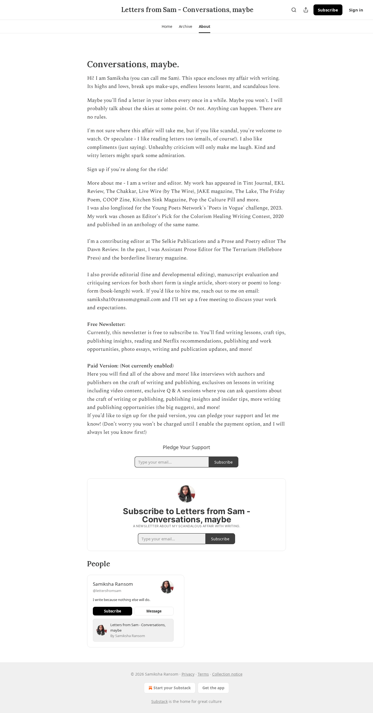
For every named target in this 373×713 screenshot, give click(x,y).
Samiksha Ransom (113, 584)
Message (154, 611)
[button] (166, 26)
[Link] (79, 64)
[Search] (293, 9)
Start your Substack (172, 687)
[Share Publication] (305, 9)
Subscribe (328, 10)
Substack (159, 701)
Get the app (213, 687)
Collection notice (227, 674)
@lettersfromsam (107, 590)
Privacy (188, 674)
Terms (203, 674)
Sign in (356, 10)
